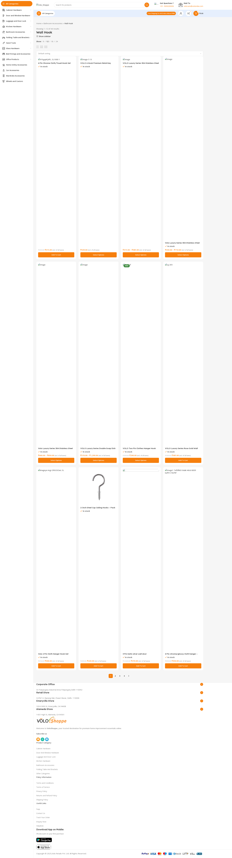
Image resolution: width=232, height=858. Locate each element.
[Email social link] (38, 739)
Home (39, 23)
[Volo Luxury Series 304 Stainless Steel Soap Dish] (183, 149)
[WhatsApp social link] (42, 739)
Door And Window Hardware (47, 753)
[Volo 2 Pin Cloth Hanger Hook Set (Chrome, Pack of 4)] (56, 560)
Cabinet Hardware (43, 748)
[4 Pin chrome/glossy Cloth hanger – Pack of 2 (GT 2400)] (183, 560)
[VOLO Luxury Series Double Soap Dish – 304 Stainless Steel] (98, 354)
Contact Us (40, 813)
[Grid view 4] (45, 47)
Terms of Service (43, 787)
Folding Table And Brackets (47, 769)
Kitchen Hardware (43, 761)
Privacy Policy (41, 791)
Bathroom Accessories (52, 23)
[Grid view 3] (41, 47)
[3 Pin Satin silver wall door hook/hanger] (141, 560)
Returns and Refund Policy (46, 795)
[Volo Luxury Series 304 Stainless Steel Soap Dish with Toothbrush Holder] (56, 354)
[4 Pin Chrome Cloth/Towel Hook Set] (56, 59)
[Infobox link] (119, 684)
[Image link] (51, 720)
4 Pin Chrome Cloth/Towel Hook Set (54, 63)
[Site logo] (42, 4)
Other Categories (43, 773)
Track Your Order (43, 817)
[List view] (37, 47)
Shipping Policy (42, 799)
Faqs (38, 809)
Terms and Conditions (45, 783)
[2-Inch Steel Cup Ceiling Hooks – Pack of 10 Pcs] (98, 487)
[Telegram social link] (47, 739)
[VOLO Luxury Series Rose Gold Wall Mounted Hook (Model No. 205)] (183, 354)
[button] (56, 254)
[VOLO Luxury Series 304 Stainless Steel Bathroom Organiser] (141, 59)
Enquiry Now (41, 822)
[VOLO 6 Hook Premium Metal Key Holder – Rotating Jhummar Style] (98, 59)
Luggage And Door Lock (46, 757)
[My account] (181, 13)
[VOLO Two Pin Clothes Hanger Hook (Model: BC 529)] (141, 354)
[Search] (146, 5)
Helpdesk (39, 826)
